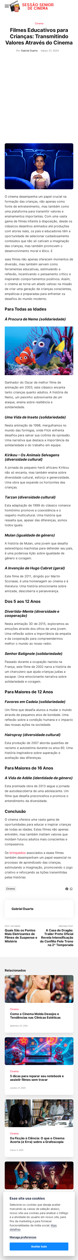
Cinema (39, 23)
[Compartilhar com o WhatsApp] (71, 888)
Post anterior (21, 934)
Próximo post (56, 936)
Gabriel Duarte (29, 50)
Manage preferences (23, 1237)
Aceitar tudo (39, 1246)
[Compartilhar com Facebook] (67, 888)
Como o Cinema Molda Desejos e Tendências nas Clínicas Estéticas (35, 1015)
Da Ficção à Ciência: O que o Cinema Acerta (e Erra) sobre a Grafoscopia (37, 1140)
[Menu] (7, 6)
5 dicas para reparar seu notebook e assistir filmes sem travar (37, 1078)
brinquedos (17, 853)
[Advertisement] (39, 102)
